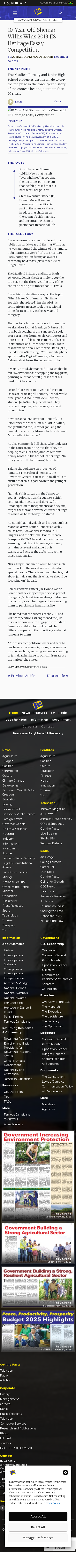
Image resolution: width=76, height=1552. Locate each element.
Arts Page (47, 857)
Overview (48, 950)
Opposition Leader (54, 965)
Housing (8, 834)
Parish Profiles (13, 1016)
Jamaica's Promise (53, 896)
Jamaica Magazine (53, 809)
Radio (62, 713)
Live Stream (48, 833)
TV (53, 713)
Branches (47, 995)
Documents (49, 1070)
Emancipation (13, 955)
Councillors (49, 989)
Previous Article (22, 676)
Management (9, 1399)
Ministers (48, 970)
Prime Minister (52, 960)
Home (13, 713)
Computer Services (13, 1423)
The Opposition (52, 1026)
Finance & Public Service (19, 814)
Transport (8, 925)
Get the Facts (16, 719)
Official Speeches (52, 824)
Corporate (30, 726)
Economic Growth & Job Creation (18, 792)
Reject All (38, 1527)
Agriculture (9, 756)
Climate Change (13, 780)
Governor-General (54, 955)
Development (11, 785)
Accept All (38, 1516)
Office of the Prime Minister (15, 889)
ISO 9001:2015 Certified (16, 1448)
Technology (10, 915)
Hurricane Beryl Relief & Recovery (38, 733)
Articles (5, 1380)
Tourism (7, 920)
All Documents (52, 1091)
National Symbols (16, 993)
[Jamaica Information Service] (38, 12)
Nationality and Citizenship (14, 1072)
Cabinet (7, 766)
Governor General (14, 824)
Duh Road (47, 872)
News (26, 713)
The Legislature (52, 1016)
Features (40, 713)
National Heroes (15, 988)
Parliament (9, 901)
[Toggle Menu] (16, 13)
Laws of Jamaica (53, 1081)
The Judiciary (50, 1021)
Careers (5, 1404)
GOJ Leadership (52, 944)
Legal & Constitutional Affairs (17, 865)
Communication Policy (57, 1086)
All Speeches (50, 1064)
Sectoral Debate (51, 843)
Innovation (47, 785)
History (9, 950)
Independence (14, 978)
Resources (10, 1085)
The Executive (51, 1011)
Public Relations (11, 1414)
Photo (4, 1433)
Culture (7, 775)
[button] (65, 1472)
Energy (7, 804)
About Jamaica (13, 944)
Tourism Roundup (52, 906)
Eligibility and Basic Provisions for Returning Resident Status (17, 1050)
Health (44, 780)
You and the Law (51, 921)
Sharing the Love (52, 911)
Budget (7, 761)
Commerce (10, 771)
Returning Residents (18, 1038)
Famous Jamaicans (17, 1021)
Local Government (15, 872)
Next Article (56, 676)
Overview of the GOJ (56, 1002)
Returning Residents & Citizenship (17, 1030)
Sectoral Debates (53, 1059)
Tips (6, 1096)
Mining (7, 877)
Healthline (47, 891)
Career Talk (47, 867)
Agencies (48, 1109)
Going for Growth (52, 881)
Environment (11, 809)
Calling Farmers (50, 862)
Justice (7, 853)
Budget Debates (53, 1054)
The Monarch (51, 1006)
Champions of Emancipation (13, 971)
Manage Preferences (38, 1538)
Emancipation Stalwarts (13, 962)
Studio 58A (47, 838)
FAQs (7, 1101)
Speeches (47, 1033)
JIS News (46, 814)
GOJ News (47, 886)
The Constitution (53, 1076)
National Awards (15, 998)
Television (6, 1370)
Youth (6, 930)
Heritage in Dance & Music (18, 1010)
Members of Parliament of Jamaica (57, 977)
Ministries (48, 1104)
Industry (8, 838)
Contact (47, 726)
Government (61, 719)
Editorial (5, 1438)
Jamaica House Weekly (56, 819)
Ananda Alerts (13, 1124)
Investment (10, 848)
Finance (45, 775)
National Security (13, 882)
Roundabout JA (51, 916)
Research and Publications (18, 1428)
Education (9, 799)
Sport (6, 910)
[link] (4, 3)
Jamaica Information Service (38, 19)
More (6, 1108)
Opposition (9, 896)
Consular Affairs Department (14, 1063)
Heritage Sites (13, 1003)
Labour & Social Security (18, 858)
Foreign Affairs (12, 819)
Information (39, 719)
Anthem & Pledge (16, 983)
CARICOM (11, 1119)
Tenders (5, 1443)
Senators (48, 984)
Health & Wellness (14, 829)
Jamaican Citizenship (18, 1079)
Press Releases (12, 905)
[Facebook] (2, 1507)
